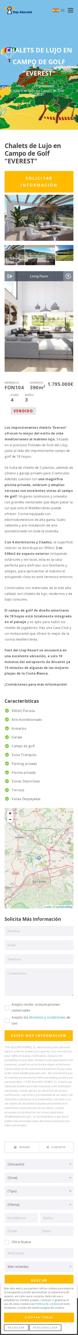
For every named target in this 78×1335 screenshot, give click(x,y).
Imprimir (24, 1147)
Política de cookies (47, 1304)
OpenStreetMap (64, 906)
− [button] (10, 819)
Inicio (21, 86)
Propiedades (44, 86)
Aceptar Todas (39, 1317)
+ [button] (10, 813)
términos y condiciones (47, 1017)
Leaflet (47, 906)
